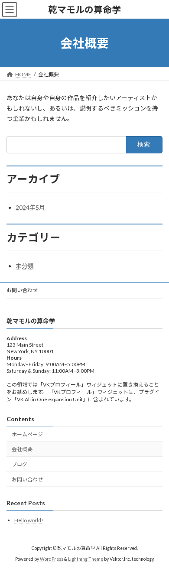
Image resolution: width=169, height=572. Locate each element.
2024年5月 (30, 207)
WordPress (51, 559)
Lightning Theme (85, 559)
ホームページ (27, 434)
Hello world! (28, 520)
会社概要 (22, 449)
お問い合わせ (22, 290)
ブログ (19, 464)
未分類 (25, 266)
